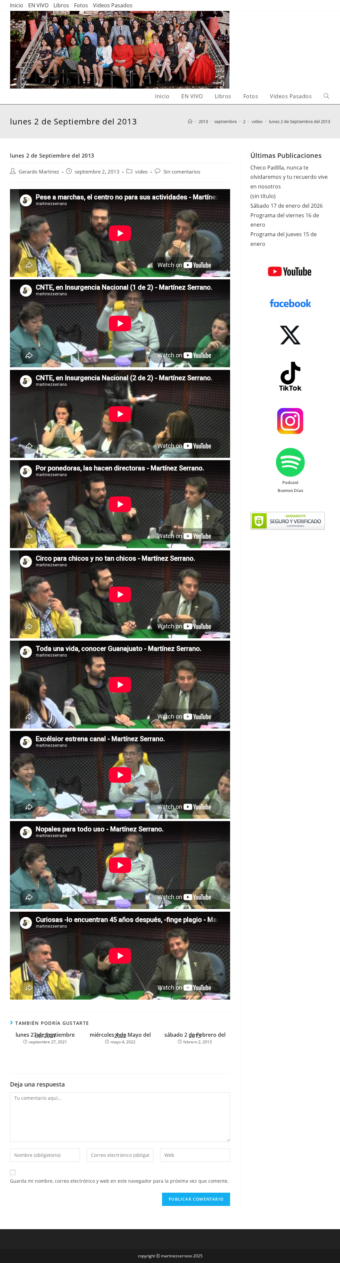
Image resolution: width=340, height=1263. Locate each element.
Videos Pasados (112, 5)
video (141, 172)
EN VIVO (38, 5)
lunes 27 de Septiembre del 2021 (45, 1035)
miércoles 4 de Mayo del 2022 (120, 1035)
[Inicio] (190, 121)
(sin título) (263, 196)
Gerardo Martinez (39, 172)
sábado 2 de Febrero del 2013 (194, 1035)
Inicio (16, 5)
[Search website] (326, 96)
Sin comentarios (181, 172)
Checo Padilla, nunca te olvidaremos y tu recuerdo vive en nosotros (289, 177)
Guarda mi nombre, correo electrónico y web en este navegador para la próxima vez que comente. (119, 1181)
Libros (61, 5)
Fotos (81, 5)
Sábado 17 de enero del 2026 (286, 205)
